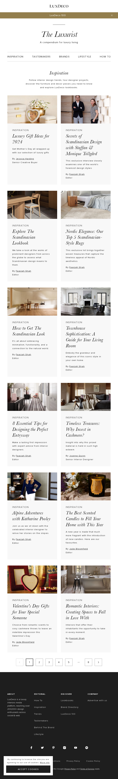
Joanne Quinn (77, 455)
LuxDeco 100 (58, 15)
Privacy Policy (70, 769)
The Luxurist (59, 34)
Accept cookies (28, 769)
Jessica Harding (25, 158)
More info (45, 762)
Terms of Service (87, 769)
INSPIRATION (20, 130)
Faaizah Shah (77, 174)
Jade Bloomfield (78, 549)
